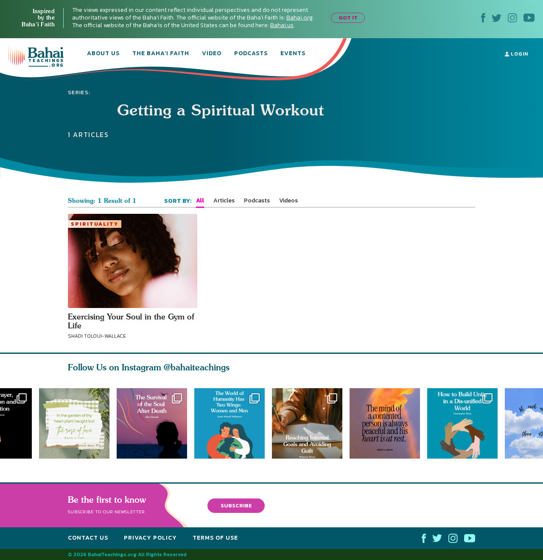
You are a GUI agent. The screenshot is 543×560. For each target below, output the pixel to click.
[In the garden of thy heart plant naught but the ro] (74, 423)
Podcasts (251, 54)
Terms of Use (215, 537)
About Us (103, 54)
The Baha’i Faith (160, 54)
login (518, 54)
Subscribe (236, 505)
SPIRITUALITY (94, 224)
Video (211, 54)
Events (292, 54)
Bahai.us (282, 25)
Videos (288, 200)
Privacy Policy (150, 537)
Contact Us (88, 537)
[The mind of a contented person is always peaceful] (388, 423)
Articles (224, 200)
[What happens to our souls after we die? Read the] (152, 423)
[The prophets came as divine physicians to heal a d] (466, 423)
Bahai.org (299, 17)
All (200, 200)
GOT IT (348, 18)
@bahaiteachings (197, 367)
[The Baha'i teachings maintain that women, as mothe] (233, 423)
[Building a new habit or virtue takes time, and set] (311, 423)
